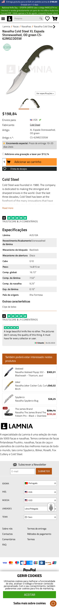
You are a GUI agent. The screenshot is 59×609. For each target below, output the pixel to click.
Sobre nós (7, 528)
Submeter (44, 471)
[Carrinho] (54, 18)
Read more (7, 208)
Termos (31, 539)
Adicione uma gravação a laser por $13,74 (27, 154)
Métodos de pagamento (39, 534)
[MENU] (3, 18)
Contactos (7, 534)
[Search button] (41, 18)
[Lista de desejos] (47, 18)
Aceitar (29, 594)
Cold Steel (35, 125)
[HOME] (9, 18)
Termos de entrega (36, 528)
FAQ (4, 544)
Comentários (8, 539)
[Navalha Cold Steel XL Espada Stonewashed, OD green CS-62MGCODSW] (29, 69)
